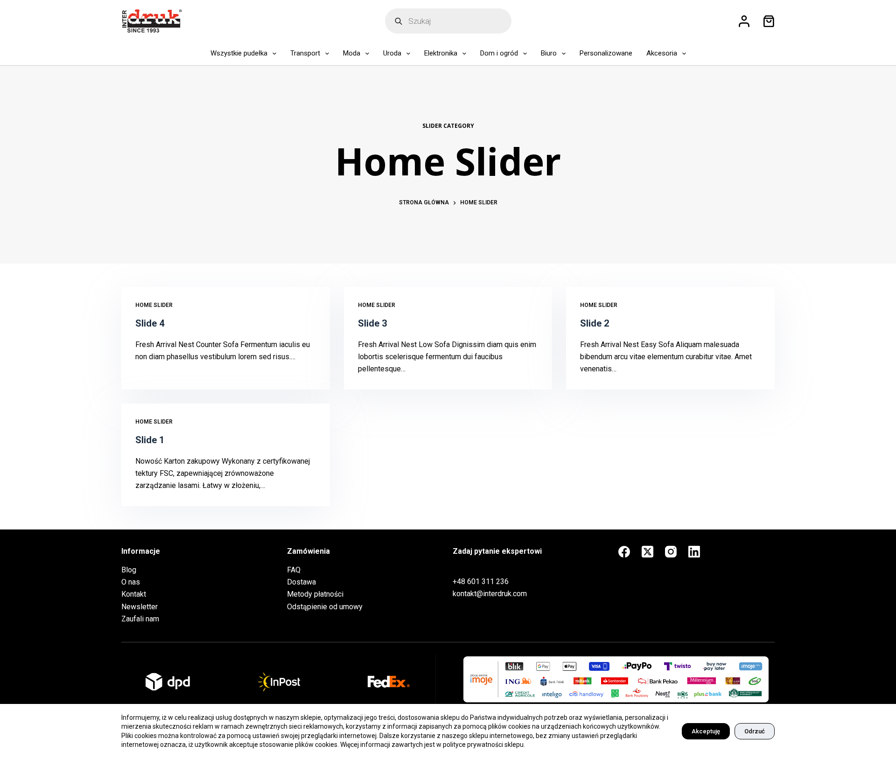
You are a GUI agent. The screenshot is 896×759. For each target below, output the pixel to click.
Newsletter (139, 606)
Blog (128, 569)
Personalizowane (606, 53)
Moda (351, 53)
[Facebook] (624, 551)
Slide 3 (372, 323)
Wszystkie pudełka (238, 53)
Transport (305, 53)
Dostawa (301, 582)
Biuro (549, 53)
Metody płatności (315, 594)
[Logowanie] (744, 21)
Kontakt (133, 594)
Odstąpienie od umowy (325, 606)
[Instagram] (671, 551)
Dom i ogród (499, 53)
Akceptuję (706, 731)
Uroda (392, 53)
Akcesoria (661, 53)
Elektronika (440, 53)
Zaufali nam (140, 618)
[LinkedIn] (694, 551)
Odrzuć (754, 731)
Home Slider (154, 305)
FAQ (294, 569)
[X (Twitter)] (647, 551)
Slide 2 (594, 323)
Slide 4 (149, 323)
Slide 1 (149, 440)
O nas (130, 582)
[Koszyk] (767, 21)
